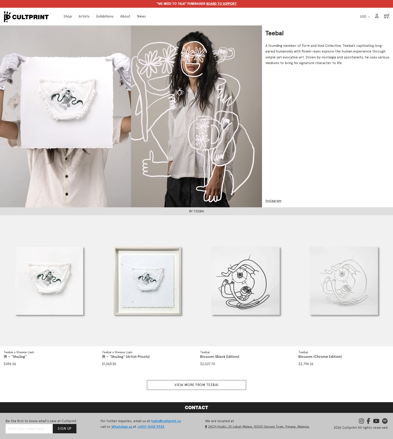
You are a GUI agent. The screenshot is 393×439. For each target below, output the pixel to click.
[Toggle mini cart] (387, 16)
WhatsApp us (121, 427)
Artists (84, 16)
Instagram (273, 201)
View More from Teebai (196, 385)
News (141, 16)
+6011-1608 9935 (150, 427)
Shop (67, 16)
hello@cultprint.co (166, 421)
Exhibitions (104, 16)
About (125, 16)
